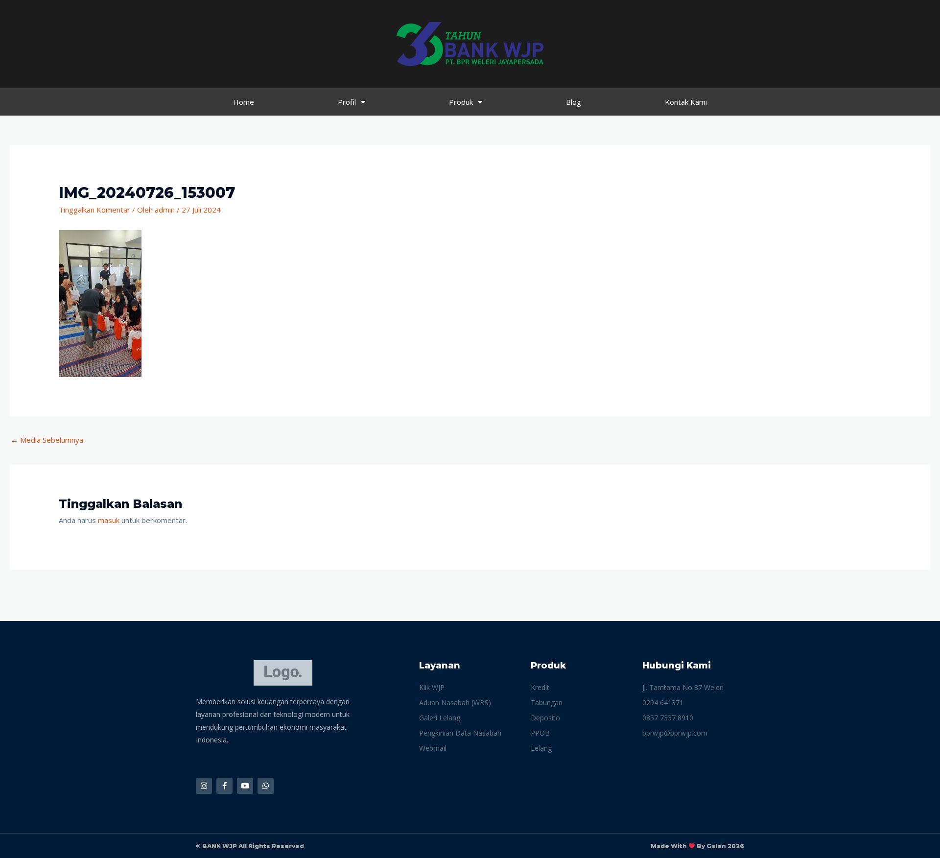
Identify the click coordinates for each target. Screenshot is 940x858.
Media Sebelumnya (47, 440)
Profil (347, 102)
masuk (108, 520)
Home (243, 102)
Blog (573, 102)
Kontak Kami (686, 102)
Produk (461, 102)
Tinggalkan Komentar (94, 209)
